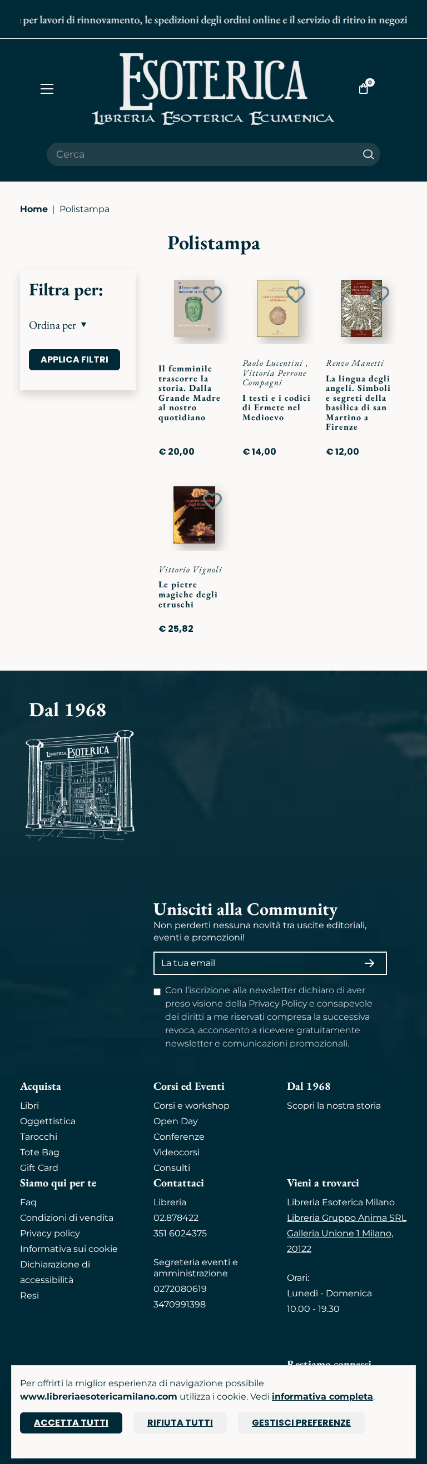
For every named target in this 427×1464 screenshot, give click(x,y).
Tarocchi (38, 1136)
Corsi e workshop (191, 1105)
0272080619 (180, 1289)
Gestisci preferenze (301, 1422)
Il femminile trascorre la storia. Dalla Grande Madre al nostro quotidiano (189, 393)
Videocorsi (176, 1152)
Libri (29, 1105)
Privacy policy (50, 1233)
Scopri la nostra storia (334, 1105)
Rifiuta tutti (180, 1422)
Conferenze (179, 1136)
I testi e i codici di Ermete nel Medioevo (276, 407)
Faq (28, 1202)
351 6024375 (180, 1233)
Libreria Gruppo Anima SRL (346, 1218)
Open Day (175, 1121)
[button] (78, 324)
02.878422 (175, 1218)
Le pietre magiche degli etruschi (188, 594)
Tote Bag (39, 1152)
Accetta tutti (71, 1422)
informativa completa (322, 1396)
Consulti (171, 1168)
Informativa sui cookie (69, 1249)
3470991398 (179, 1304)
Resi (29, 1295)
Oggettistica (48, 1121)
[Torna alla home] (213, 88)
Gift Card (39, 1168)
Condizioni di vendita (66, 1218)
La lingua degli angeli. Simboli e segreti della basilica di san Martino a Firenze (358, 403)
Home (34, 209)
